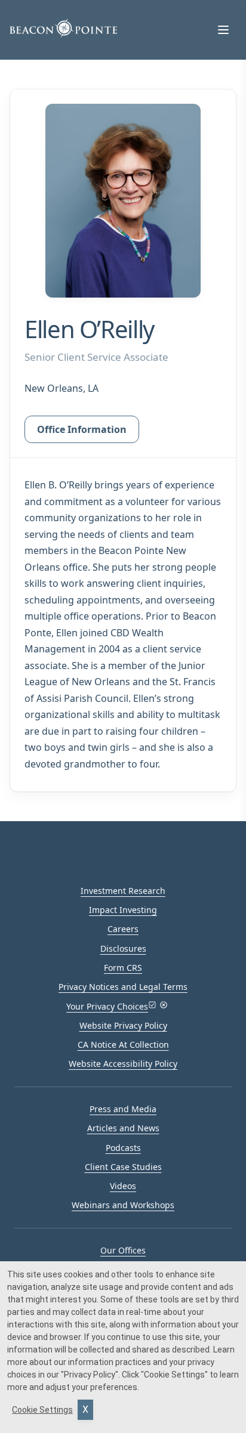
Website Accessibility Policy (123, 1063)
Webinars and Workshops (123, 1205)
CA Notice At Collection (123, 1044)
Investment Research (123, 890)
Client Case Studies (123, 1166)
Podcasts (123, 1147)
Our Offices (123, 1250)
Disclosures (123, 948)
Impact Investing (123, 909)
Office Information (82, 429)
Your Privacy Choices (107, 1006)
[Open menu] (223, 30)
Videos (123, 1185)
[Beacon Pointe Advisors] (63, 28)
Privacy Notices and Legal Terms (123, 986)
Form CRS (123, 967)
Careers (123, 928)
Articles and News (123, 1128)
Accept (85, 1410)
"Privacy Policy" (89, 1374)
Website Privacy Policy (123, 1025)
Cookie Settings (42, 1410)
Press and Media (123, 1109)
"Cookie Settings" (174, 1374)
